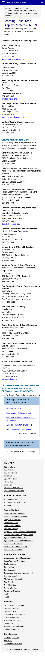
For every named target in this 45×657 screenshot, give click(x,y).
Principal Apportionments (13, 579)
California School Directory (14, 605)
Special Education (10, 588)
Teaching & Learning (20, 8)
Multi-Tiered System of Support (19, 424)
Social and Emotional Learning (15, 546)
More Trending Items (28, 433)
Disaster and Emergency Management (18, 573)
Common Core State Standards (15, 517)
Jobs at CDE (8, 482)
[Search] (42, 2)
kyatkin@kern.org (9, 98)
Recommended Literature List (18, 412)
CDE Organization (10, 473)
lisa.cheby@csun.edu (11, 223)
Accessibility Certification (13, 643)
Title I (6, 594)
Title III (6, 597)
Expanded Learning (11, 576)
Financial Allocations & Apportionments (18, 534)
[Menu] (3, 2)
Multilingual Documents (12, 620)
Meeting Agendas (10, 499)
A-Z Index (7, 637)
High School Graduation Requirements (18, 540)
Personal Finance (13, 408)
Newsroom (8, 485)
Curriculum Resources (12, 525)
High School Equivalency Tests (15, 537)
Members (7, 505)
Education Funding (11, 528)
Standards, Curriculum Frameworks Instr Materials (21, 419)
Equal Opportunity (10, 479)
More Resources (12, 629)
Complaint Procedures (12, 519)
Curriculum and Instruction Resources (22, 10)
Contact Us (8, 476)
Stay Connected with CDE (13, 487)
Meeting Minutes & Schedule (14, 502)
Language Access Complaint (14, 614)
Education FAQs (10, 611)
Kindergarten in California (13, 543)
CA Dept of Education (16, 2)
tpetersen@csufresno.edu (13, 59)
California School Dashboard (14, 514)
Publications (8, 623)
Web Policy (8, 640)
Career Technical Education (14, 561)
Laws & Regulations (11, 617)
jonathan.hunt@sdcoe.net (13, 117)
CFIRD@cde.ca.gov (11, 391)
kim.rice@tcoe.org (9, 379)
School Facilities (10, 585)
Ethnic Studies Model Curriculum (19, 429)
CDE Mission (8, 470)
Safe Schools (9, 582)
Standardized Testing (12, 591)
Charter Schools (10, 564)
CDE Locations (9, 467)
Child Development (11, 570)
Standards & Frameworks (13, 549)
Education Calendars (11, 608)
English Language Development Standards (20, 531)
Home (7, 8)
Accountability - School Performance (17, 558)
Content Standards (11, 522)
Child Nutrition (9, 567)
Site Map (15, 637)
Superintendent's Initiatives (14, 490)
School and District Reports (14, 626)
